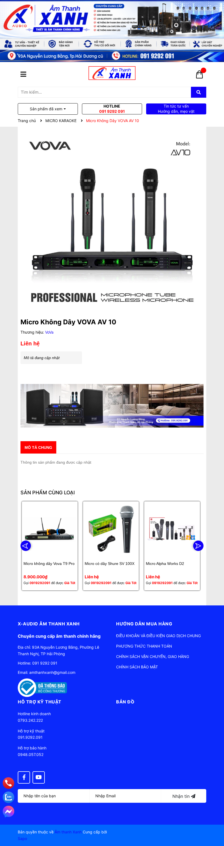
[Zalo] (8, 797)
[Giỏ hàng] (199, 76)
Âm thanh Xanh (68, 832)
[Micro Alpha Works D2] (172, 529)
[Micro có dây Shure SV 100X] (111, 529)
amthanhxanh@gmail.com (52, 672)
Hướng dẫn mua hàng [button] (144, 623)
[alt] (112, 406)
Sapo (22, 838)
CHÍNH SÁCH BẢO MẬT (137, 667)
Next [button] (198, 546)
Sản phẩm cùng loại (47, 492)
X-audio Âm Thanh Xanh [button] (49, 623)
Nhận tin (181, 796)
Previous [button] (25, 546)
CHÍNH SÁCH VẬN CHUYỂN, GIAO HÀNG (152, 656)
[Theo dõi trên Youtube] (39, 777)
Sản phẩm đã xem (46, 108)
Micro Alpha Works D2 (165, 563)
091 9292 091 (44, 663)
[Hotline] (8, 783)
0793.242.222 (30, 720)
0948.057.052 (30, 754)
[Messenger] (8, 811)
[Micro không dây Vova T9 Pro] (49, 529)
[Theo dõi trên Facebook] (24, 777)
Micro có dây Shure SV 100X (109, 563)
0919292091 (40, 583)
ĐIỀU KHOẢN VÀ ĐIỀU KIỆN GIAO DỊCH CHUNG (158, 635)
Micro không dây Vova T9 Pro (49, 563)
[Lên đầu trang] (214, 820)
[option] (49, 546)
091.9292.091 (30, 737)
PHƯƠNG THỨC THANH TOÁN (144, 646)
